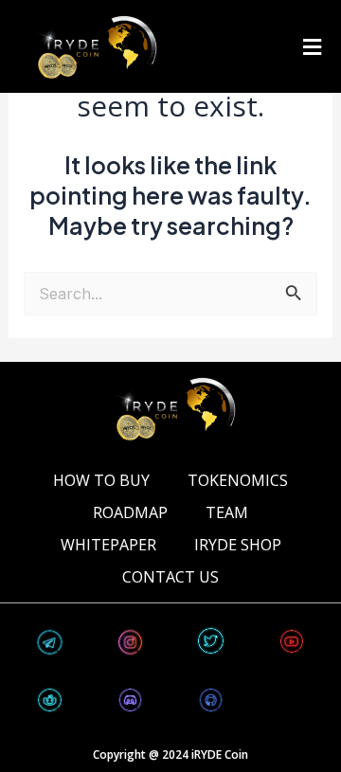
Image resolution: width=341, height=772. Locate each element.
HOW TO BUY (101, 480)
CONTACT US (170, 576)
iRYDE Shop (237, 544)
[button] (312, 46)
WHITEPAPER (108, 544)
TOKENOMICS (238, 480)
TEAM (227, 512)
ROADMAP (130, 512)
